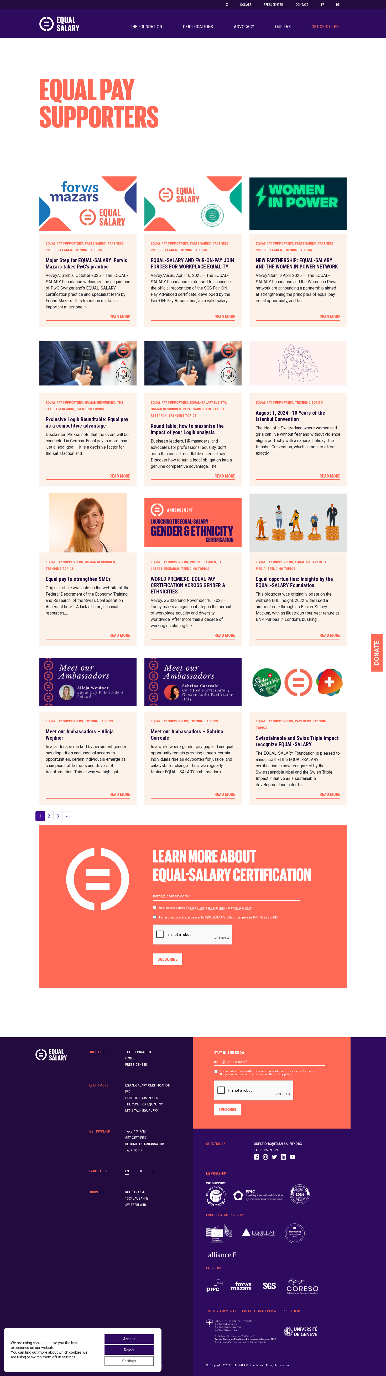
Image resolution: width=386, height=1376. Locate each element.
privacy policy (243, 907)
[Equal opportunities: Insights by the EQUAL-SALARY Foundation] (298, 522)
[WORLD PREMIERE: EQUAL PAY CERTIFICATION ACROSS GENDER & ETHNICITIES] (193, 522)
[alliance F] (222, 1255)
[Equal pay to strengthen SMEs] (88, 522)
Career (131, 1058)
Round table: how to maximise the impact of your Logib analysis (187, 429)
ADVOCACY (244, 26)
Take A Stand (135, 1131)
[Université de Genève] (300, 1331)
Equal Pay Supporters (64, 243)
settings (68, 1357)
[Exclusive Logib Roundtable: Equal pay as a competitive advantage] (88, 363)
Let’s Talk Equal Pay (141, 1111)
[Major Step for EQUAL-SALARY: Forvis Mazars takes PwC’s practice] (88, 204)
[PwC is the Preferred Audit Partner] (214, 1286)
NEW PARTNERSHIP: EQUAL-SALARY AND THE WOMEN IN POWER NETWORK (297, 263)
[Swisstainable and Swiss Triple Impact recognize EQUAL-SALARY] (298, 682)
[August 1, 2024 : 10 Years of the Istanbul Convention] (298, 363)
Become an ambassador (144, 1144)
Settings (129, 1361)
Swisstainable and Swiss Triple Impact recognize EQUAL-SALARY (297, 741)
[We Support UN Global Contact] (216, 1194)
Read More (119, 316)
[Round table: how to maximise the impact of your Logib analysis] (193, 363)
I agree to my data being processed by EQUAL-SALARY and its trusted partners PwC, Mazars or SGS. (218, 917)
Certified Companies (141, 1098)
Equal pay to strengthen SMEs (78, 579)
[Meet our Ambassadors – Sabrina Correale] (193, 682)
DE (338, 5)
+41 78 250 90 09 (266, 1150)
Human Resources (100, 402)
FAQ (128, 1092)
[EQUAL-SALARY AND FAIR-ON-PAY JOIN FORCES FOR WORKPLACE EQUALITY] (193, 204)
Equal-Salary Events (208, 402)
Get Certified (325, 26)
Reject (129, 1350)
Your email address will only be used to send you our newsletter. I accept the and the (266, 1073)
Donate (245, 5)
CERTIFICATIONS (198, 26)
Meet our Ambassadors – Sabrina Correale (187, 734)
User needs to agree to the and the (205, 907)
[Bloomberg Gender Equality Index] (295, 1233)
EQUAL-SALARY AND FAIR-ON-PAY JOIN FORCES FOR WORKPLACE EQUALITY (192, 263)
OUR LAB (283, 26)
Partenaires (95, 243)
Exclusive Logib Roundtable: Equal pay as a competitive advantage (87, 422)
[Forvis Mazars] (241, 1286)
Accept (129, 1339)
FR (322, 5)
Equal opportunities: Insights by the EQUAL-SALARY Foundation (294, 582)
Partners (116, 243)
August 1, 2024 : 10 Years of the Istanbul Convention (290, 416)
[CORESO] (302, 1286)
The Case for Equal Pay (144, 1104)
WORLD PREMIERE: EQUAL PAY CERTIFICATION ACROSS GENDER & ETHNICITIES (188, 585)
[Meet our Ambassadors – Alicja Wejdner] (88, 682)
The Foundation (146, 26)
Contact (302, 5)
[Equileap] (259, 1233)
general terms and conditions (207, 907)
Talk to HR (134, 1150)
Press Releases (59, 250)
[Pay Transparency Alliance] (300, 1194)
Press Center (273, 5)
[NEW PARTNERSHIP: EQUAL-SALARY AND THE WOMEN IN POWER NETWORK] (298, 204)
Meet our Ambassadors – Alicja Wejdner (80, 734)
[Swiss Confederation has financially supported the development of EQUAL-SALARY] (241, 1331)
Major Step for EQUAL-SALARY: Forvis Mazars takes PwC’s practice (86, 263)
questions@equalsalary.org (278, 1144)
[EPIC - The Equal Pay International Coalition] (257, 1194)
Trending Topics (88, 250)
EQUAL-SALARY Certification (147, 1085)
